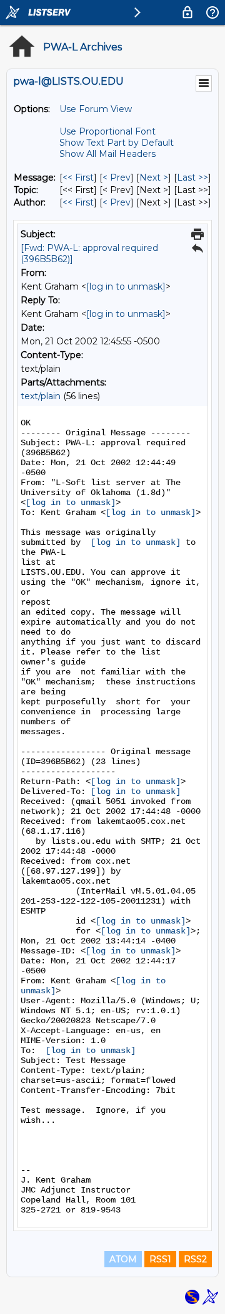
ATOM (123, 1259)
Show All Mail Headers (107, 153)
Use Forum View (95, 109)
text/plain (41, 396)
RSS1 (160, 1259)
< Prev (116, 177)
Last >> (192, 177)
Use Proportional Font (107, 131)
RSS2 (195, 1259)
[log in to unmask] (126, 286)
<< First (78, 177)
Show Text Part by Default (116, 142)
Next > (153, 177)
